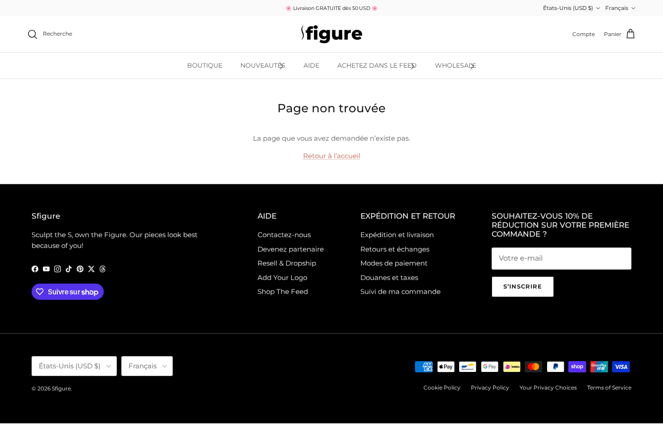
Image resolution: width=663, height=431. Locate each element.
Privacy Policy (490, 387)
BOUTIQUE (204, 65)
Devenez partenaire (291, 249)
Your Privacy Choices (548, 387)
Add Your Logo (282, 277)
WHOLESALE (455, 65)
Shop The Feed (283, 291)
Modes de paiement (394, 263)
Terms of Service (609, 387)
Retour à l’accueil (331, 155)
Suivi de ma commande (400, 291)
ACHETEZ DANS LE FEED (377, 65)
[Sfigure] (331, 34)
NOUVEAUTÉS (262, 65)
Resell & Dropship (287, 263)
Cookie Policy (442, 387)
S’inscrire (522, 286)
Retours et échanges (394, 249)
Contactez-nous (284, 234)
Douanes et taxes (389, 277)
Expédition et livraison (397, 234)
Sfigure (61, 388)
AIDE (311, 65)
